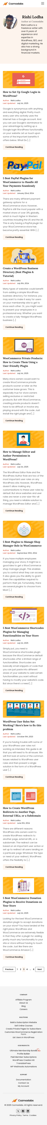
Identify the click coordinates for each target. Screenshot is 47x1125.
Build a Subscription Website (23, 1022)
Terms (25, 1115)
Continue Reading (14, 147)
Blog (23, 1006)
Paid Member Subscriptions (24, 1057)
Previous (9, 969)
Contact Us (23, 1083)
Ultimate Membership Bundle (23, 1050)
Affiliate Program (23, 999)
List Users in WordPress (23, 1037)
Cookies (32, 1115)
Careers (23, 1009)
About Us (23, 1002)
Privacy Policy (16, 1115)
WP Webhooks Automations (23, 1066)
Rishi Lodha (11, 100)
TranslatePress (23, 1063)
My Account (23, 1086)
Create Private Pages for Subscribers (23, 1028)
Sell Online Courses (24, 1025)
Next (39, 969)
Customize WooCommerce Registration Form (23, 1033)
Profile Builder (23, 1053)
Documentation (23, 1079)
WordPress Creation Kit (24, 1060)
